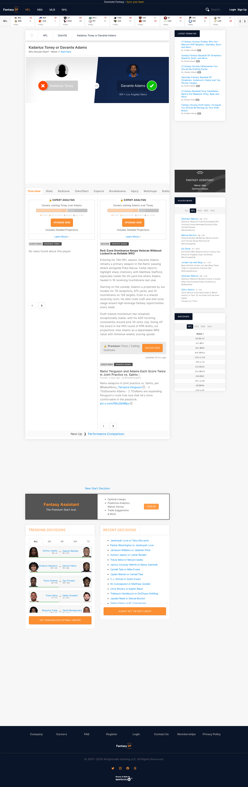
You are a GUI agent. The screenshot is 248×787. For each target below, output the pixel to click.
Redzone (64, 191)
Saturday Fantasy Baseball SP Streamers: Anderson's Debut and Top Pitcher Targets (200, 80)
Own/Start (82, 191)
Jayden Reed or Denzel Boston (127, 598)
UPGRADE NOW (61, 222)
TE (88, 541)
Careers (61, 734)
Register (111, 734)
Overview (34, 191)
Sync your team (135, 1)
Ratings (167, 191)
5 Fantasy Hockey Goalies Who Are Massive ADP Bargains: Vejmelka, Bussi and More (201, 44)
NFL (27, 9)
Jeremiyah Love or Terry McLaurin (129, 540)
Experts (99, 191)
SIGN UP (151, 506)
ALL (36, 541)
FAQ (86, 734)
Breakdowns (117, 191)
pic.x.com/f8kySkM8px (115, 403)
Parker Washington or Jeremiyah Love (132, 545)
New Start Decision (97, 488)
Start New (66, 52)
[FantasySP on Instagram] (120, 768)
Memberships (186, 734)
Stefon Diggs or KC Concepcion (128, 603)
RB (62, 541)
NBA (40, 9)
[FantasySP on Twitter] (113, 768)
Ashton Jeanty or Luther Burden (128, 554)
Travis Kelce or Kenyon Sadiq (126, 559)
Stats (49, 191)
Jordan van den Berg (191, 262)
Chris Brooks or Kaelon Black (126, 588)
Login (232, 9)
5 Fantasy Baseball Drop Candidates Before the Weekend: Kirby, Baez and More (200, 94)
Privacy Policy (212, 734)
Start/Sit (62, 35)
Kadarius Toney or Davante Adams (96, 35)
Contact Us (161, 734)
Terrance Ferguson (130, 387)
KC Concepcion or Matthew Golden (130, 583)
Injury (135, 191)
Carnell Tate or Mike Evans (125, 569)
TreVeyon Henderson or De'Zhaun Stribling (134, 593)
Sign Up (242, 9)
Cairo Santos (188, 289)
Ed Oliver (186, 248)
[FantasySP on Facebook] (128, 768)
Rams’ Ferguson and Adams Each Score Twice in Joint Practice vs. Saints (133, 372)
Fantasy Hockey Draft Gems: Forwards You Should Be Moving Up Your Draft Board (201, 108)
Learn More (60, 236)
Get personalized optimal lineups (60, 620)
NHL (64, 9)
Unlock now (152, 348)
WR (75, 541)
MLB (52, 9)
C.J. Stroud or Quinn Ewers (125, 579)
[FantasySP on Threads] (135, 768)
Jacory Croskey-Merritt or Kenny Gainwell (133, 564)
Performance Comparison (106, 434)
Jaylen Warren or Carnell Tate (126, 574)
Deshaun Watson (189, 218)
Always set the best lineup (134, 611)
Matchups (150, 191)
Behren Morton (189, 235)
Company (36, 734)
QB (49, 541)
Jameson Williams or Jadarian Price (130, 550)
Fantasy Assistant (61, 504)
